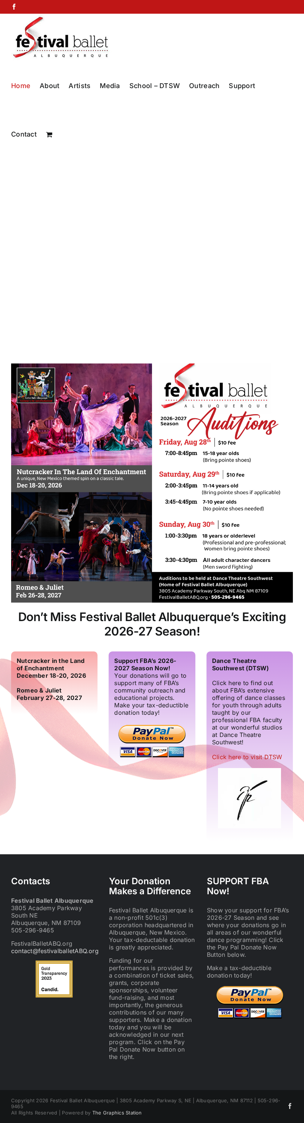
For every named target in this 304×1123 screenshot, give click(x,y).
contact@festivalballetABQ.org (55, 951)
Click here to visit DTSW (247, 757)
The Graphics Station (117, 1113)
